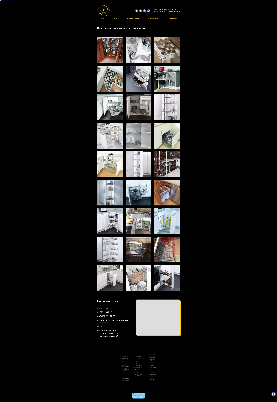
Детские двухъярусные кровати (138, 361)
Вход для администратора (138, 384)
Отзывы (152, 372)
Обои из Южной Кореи (152, 360)
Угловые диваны (152, 367)
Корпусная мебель (138, 354)
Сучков (152, 363)
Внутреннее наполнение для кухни (125, 362)
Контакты (152, 379)
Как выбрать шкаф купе (138, 378)
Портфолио (152, 370)
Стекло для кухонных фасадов (125, 366)
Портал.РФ (144, 386)
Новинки (152, 376)
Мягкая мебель (152, 362)
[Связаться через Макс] (273, 394)
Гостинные (138, 356)
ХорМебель (152, 365)
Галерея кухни (138, 353)
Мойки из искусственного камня (125, 369)
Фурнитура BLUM (125, 378)
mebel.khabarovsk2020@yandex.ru (165, 9)
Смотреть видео (125, 380)
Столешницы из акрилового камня (125, 376)
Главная (102, 18)
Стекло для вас (152, 357)
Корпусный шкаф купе (138, 375)
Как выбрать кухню (125, 354)
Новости (152, 377)
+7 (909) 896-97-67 (174, 12)
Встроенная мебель (138, 369)
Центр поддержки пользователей (138, 391)
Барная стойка (125, 360)
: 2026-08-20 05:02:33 (145, 389)
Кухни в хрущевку (125, 356)
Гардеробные (138, 365)
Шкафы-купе (138, 370)
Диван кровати (152, 369)
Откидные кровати (138, 367)
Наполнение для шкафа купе (138, 380)
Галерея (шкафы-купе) (152, 355)
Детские (138, 358)
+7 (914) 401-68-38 (159, 12)
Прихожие (138, 363)
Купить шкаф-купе (152, 353)
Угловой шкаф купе (138, 372)
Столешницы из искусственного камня (125, 373)
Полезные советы (152, 374)
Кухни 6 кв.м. (125, 358)
